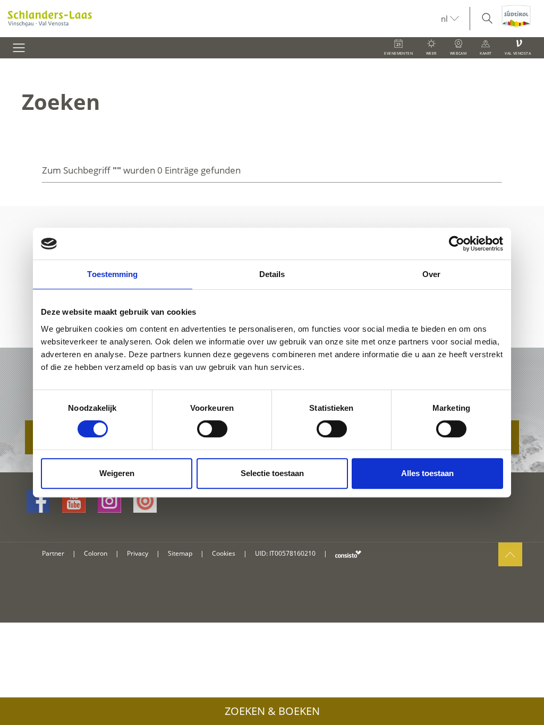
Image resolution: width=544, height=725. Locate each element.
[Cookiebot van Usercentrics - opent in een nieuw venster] (456, 244)
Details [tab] (272, 274)
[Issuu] (145, 501)
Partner (53, 553)
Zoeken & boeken (272, 711)
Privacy (137, 553)
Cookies (223, 553)
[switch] (212, 428)
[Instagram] (109, 501)
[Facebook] (38, 501)
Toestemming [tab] (112, 274)
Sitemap (180, 553)
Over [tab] (431, 274)
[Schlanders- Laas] (220, 18)
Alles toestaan (427, 473)
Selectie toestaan (272, 473)
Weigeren (116, 473)
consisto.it (348, 554)
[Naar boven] (510, 554)
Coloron (95, 553)
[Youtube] (74, 501)
